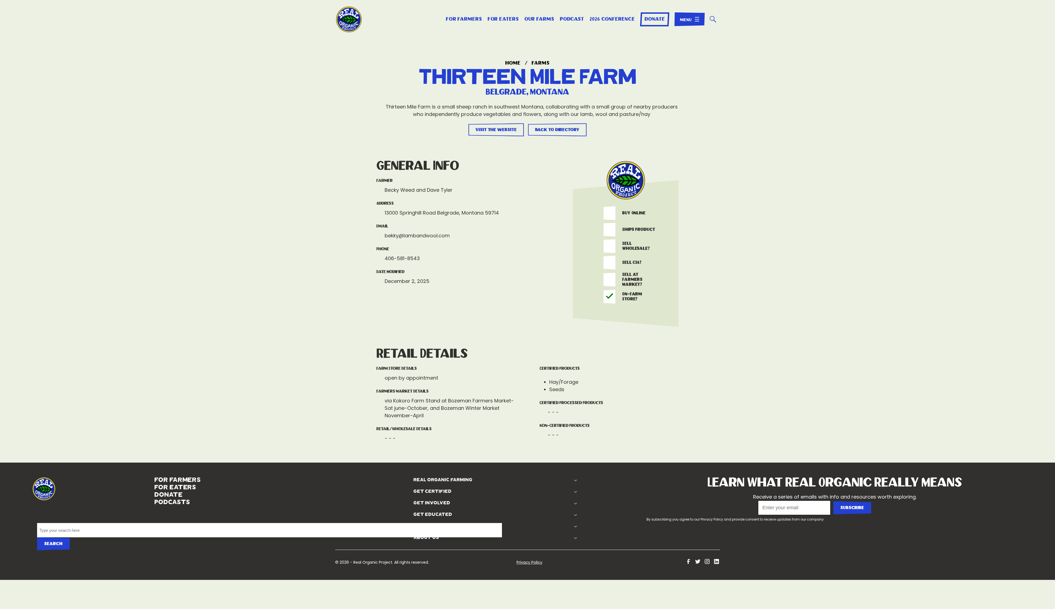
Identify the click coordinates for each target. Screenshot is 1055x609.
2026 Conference (612, 19)
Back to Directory (557, 130)
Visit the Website (496, 130)
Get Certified (398, 491)
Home (513, 63)
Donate (654, 19)
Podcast (572, 19)
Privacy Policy (712, 519)
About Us (391, 537)
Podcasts (88, 502)
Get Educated (398, 514)
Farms (541, 63)
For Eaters (503, 19)
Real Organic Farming (408, 480)
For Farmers (464, 19)
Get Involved (397, 503)
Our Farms (539, 19)
